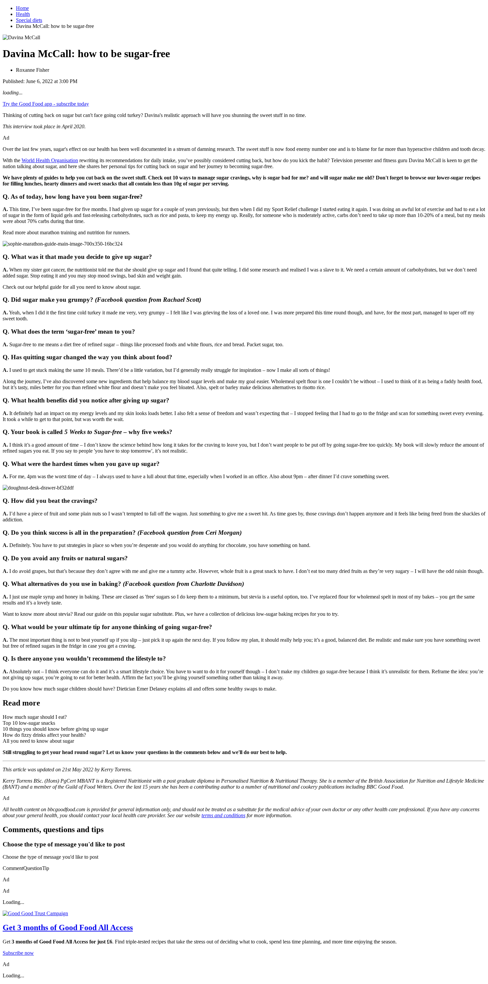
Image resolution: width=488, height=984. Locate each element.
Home (22, 8)
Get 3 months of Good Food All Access (68, 927)
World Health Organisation (50, 160)
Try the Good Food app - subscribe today (46, 104)
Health (23, 14)
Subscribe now (18, 953)
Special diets (29, 20)
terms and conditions (223, 815)
